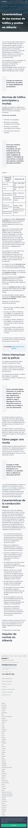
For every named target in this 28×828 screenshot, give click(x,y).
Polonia (3, 786)
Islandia (3, 756)
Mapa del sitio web (6, 694)
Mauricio (4, 777)
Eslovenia (4, 739)
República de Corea (6, 792)
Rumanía (4, 799)
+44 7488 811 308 (8, 674)
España (3, 741)
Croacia (3, 731)
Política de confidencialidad (8, 689)
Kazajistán (4, 763)
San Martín (4, 801)
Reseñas (7, 659)
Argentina (4, 707)
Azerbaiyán (4, 712)
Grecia (3, 750)
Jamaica (4, 760)
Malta (3, 771)
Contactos (4, 686)
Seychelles (4, 805)
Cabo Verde (4, 720)
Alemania (4, 705)
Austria (3, 710)
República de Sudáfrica (7, 794)
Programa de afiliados (7, 681)
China (3, 726)
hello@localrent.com (9, 665)
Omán (3, 784)
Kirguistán (4, 765)
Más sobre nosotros (6, 684)
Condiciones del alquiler (7, 692)
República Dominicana (7, 796)
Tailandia (4, 809)
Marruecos (4, 773)
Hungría (4, 752)
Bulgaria (4, 718)
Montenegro (5, 780)
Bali (2, 714)
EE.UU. (3, 735)
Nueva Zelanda (5, 782)
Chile (3, 724)
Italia (3, 758)
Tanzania (4, 811)
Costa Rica (4, 729)
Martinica (4, 775)
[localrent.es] (4, 1)
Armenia (4, 709)
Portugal (4, 788)
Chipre (3, 727)
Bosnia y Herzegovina (7, 716)
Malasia (3, 769)
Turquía (3, 814)
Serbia (3, 803)
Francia (3, 746)
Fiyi (2, 744)
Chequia (4, 722)
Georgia (3, 748)
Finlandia (4, 743)
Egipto (3, 737)
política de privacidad (12, 822)
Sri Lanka (4, 807)
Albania (3, 703)
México (3, 779)
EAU (3, 733)
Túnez (3, 813)
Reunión (4, 797)
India (3, 754)
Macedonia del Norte (7, 767)
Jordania (4, 761)
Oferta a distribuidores (7, 678)
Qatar (3, 790)
